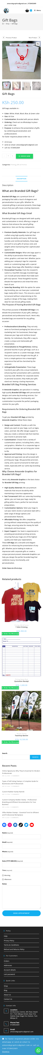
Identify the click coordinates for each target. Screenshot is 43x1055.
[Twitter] (26, 825)
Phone (7, 852)
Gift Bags (15, 24)
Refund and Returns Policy (14, 949)
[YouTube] (32, 825)
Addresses (8, 965)
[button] (38, 44)
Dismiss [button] (6, 1052)
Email (7, 842)
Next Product (33, 38)
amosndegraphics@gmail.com (21, 1032)
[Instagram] (10, 825)
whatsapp (8, 142)
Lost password (9, 974)
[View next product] (39, 37)
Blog (5, 990)
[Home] (3, 24)
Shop (6, 986)
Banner (19, 734)
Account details (10, 970)
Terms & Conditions (11, 945)
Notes (4, 884)
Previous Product (11, 38)
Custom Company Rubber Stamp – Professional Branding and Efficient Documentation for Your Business (19, 802)
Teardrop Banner (21, 735)
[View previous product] (3, 37)
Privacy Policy (9, 940)
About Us (7, 995)
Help (5, 936)
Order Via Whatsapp (11, 634)
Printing (13, 165)
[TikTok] (21, 825)
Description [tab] (21, 179)
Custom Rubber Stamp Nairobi (13, 792)
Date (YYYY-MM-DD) (12, 861)
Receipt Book (24, 679)
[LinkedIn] (15, 825)
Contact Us (8, 999)
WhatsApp (18, 568)
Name (7, 833)
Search (4, 753)
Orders (6, 961)
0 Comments (15, 776)
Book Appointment (21, 913)
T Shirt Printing (22, 627)
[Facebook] (4, 825)
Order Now (25, 156)
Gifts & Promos (22, 165)
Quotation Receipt (21, 681)
